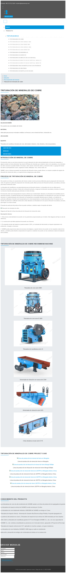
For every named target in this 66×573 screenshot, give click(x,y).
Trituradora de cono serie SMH (20, 44)
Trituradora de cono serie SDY (20, 49)
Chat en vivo (7, 148)
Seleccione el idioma (9, 16)
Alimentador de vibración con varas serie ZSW (33, 379)
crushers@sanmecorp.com (23, 3)
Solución (6, 78)
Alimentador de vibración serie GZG (33, 410)
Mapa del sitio (39, 569)
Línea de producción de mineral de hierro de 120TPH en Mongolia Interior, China (33, 474)
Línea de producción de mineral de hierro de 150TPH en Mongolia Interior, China (33, 480)
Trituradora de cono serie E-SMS (20, 41)
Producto (9, 30)
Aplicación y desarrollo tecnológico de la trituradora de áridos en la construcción (23, 532)
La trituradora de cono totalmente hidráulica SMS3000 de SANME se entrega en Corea (25, 510)
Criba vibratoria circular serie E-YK (33, 441)
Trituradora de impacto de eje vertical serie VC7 (26, 60)
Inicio (8, 27)
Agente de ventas (31, 569)
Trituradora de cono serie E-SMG (20, 47)
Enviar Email (7, 154)
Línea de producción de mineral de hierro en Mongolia (33, 461)
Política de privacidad (21, 569)
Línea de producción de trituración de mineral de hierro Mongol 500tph (33, 467)
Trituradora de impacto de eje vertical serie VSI (25, 63)
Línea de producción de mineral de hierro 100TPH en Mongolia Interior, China (33, 486)
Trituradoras (13, 36)
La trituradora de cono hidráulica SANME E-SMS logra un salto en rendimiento (23, 529)
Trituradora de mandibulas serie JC (33, 349)
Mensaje (6, 151)
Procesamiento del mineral (11, 79)
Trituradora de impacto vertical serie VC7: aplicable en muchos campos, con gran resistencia (27, 526)
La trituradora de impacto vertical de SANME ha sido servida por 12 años (21, 507)
